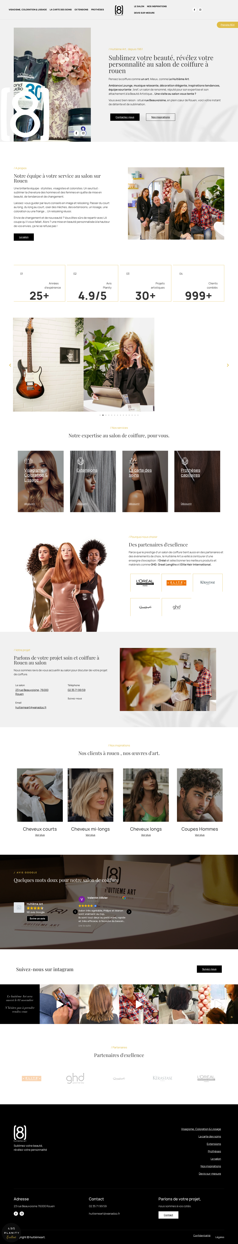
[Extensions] (81, 461)
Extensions (81, 9)
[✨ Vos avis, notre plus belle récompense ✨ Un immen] (218, 1004)
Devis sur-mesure (144, 12)
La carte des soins (61, 9)
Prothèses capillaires (190, 472)
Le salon (139, 6)
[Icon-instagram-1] (200, 10)
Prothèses (97, 9)
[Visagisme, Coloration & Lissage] (28, 461)
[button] (10, 365)
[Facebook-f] (194, 10)
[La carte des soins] (133, 461)
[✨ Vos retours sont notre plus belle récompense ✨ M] (139, 1004)
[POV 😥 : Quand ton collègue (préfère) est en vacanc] (59, 1004)
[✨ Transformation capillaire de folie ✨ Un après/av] (99, 1004)
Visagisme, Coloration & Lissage (28, 9)
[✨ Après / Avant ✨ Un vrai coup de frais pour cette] (178, 1004)
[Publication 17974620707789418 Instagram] (20, 1004)
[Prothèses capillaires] (185, 461)
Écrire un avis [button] (37, 918)
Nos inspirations (157, 6)
